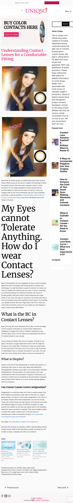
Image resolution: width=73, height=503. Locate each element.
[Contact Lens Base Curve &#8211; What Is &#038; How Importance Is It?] (40, 445)
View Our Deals (11, 34)
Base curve (5, 472)
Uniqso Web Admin (28, 468)
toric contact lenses (31, 472)
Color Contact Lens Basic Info (22, 470)
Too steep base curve (17, 472)
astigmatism (42, 470)
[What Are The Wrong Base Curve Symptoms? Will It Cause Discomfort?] (8, 445)
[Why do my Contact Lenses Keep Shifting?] (24, 445)
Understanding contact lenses (11, 474)
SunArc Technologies (42, 500)
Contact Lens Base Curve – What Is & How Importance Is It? (39, 451)
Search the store (52, 3)
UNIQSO (39, 498)
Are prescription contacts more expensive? (23, 422)
